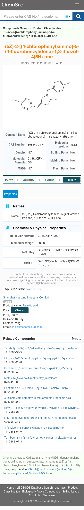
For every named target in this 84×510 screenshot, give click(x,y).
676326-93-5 (12, 421)
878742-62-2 (12, 402)
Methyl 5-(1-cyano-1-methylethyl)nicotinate (30, 378)
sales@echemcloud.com (27, 327)
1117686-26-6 (13, 362)
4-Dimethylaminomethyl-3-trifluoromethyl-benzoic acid (37, 398)
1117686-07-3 (13, 441)
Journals (60, 487)
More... (76, 338)
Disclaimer (48, 495)
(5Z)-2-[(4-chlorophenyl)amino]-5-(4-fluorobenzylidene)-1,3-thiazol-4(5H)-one (30, 34)
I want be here (34, 289)
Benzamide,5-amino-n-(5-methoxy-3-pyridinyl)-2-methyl (38, 368)
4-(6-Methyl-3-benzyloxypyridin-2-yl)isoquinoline (34, 427)
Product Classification (48, 28)
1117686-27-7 (13, 411)
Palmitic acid (30, 305)
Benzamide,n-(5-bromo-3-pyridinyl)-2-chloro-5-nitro (36, 388)
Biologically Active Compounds (41, 491)
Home (10, 487)
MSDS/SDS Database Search (34, 487)
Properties (10, 194)
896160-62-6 (12, 392)
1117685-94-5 (13, 352)
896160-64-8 (12, 372)
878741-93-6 (12, 382)
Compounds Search (12, 5)
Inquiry (71, 180)
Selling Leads (70, 491)
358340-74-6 (36, 144)
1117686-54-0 (13, 431)
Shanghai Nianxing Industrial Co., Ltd (26, 297)
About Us (34, 495)
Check (19, 310)
